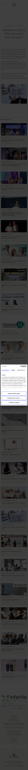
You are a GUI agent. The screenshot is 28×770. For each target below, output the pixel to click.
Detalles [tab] (13, 370)
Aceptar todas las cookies (14, 393)
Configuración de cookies (13, 398)
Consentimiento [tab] (5, 370)
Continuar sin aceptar (14, 402)
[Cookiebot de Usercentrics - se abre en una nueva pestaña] (20, 366)
